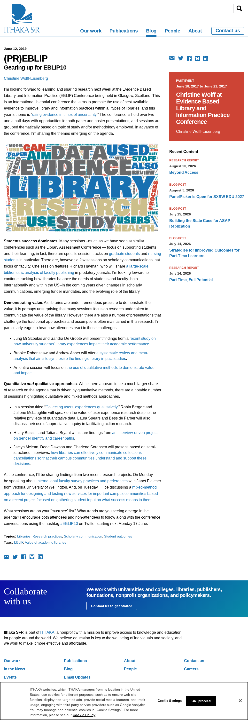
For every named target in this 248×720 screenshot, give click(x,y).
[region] (124, 701)
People (172, 30)
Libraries (24, 536)
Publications (123, 30)
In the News (14, 669)
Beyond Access (183, 172)
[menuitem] (91, 31)
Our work (90, 30)
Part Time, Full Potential (191, 280)
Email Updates (77, 677)
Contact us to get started (111, 606)
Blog (151, 30)
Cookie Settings (170, 701)
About (195, 30)
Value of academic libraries (45, 542)
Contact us (228, 30)
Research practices (47, 536)
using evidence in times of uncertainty (64, 114)
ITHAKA (47, 632)
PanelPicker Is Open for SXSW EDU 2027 (206, 197)
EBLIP (18, 542)
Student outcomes (118, 536)
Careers (191, 669)
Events (10, 677)
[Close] (240, 700)
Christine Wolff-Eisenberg (26, 78)
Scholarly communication (83, 536)
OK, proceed (201, 701)
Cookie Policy (84, 715)
